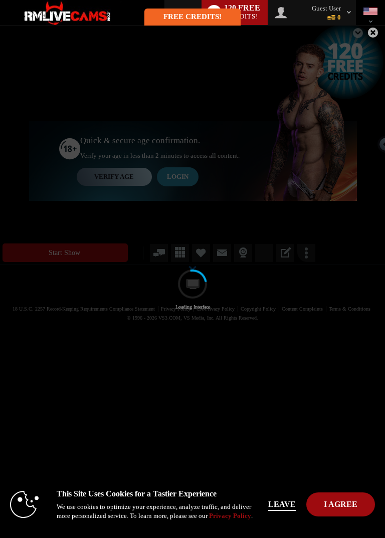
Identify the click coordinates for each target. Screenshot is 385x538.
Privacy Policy (230, 515)
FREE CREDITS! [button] (192, 17)
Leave (282, 504)
